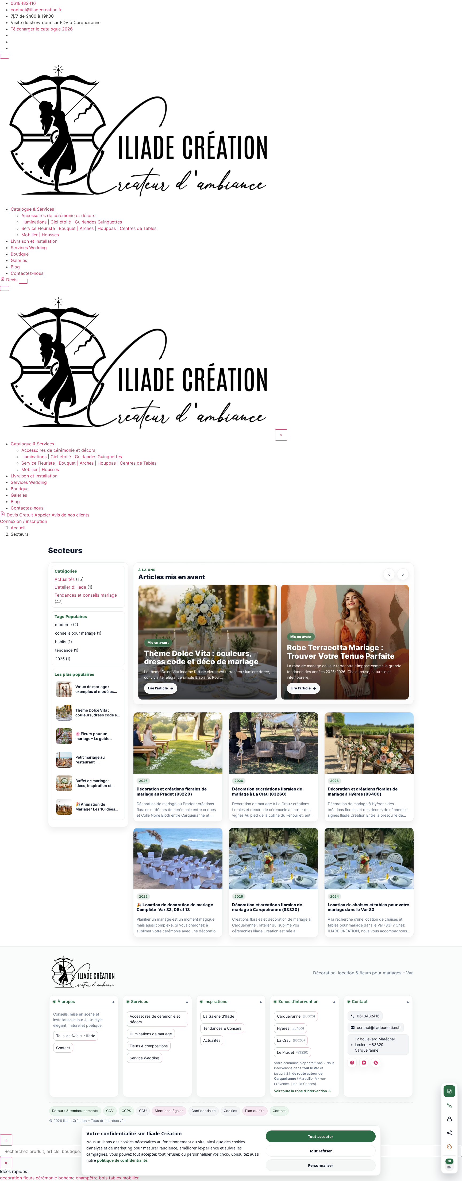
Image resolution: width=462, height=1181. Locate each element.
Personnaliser (320, 1165)
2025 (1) (62, 659)
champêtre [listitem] (87, 1177)
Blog (15, 266)
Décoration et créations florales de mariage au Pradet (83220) (172, 791)
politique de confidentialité (122, 1160)
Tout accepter (320, 1136)
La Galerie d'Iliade (218, 1016)
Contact (63, 1047)
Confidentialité (203, 1111)
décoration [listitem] (11, 1177)
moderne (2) (66, 624)
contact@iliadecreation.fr (36, 9)
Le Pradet (292, 1052)
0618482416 (23, 3)
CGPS (126, 1111)
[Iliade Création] (137, 202)
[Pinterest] (375, 1062)
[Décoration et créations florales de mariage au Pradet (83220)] (177, 743)
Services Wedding (29, 247)
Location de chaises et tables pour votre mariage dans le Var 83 (368, 907)
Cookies (230, 1111)
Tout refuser (320, 1150)
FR (449, 1161)
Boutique (20, 254)
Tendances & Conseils (222, 1028)
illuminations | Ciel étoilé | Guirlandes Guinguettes (71, 222)
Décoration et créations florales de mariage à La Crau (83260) (267, 791)
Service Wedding (144, 1058)
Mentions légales (169, 1111)
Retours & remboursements (75, 1111)
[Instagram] (363, 1062)
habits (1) (63, 641)
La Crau (291, 1040)
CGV (110, 1111)
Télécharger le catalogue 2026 (42, 29)
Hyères (290, 1028)
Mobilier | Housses (40, 234)
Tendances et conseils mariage (86, 595)
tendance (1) (66, 650)
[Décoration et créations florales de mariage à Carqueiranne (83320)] (273, 858)
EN (449, 1167)
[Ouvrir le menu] (4, 56)
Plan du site (255, 1111)
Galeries (19, 260)
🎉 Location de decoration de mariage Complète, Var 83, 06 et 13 (175, 907)
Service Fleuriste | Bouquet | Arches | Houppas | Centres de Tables (88, 228)
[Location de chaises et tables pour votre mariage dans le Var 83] (369, 858)
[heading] (83, 1001)
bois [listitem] (104, 1177)
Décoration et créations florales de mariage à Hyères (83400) (363, 791)
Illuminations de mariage (151, 1034)
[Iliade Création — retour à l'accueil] (82, 972)
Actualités (65, 579)
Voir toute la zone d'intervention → (302, 1091)
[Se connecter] (23, 281)
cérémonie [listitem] (47, 1177)
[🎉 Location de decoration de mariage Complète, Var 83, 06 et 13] (177, 858)
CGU (143, 1111)
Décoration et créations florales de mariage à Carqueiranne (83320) (267, 907)
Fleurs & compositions (149, 1046)
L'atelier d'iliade (70, 587)
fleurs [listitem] (29, 1177)
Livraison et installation (34, 241)
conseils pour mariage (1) (78, 633)
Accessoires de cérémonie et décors (58, 215)
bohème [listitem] (67, 1177)
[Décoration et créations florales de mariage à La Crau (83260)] (273, 743)
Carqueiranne (296, 1016)
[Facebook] (352, 1062)
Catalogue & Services (32, 209)
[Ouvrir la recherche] (4, 288)
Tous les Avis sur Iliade (75, 1035)
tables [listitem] (115, 1177)
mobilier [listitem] (130, 1177)
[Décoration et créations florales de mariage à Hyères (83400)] (369, 743)
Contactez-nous (27, 273)
